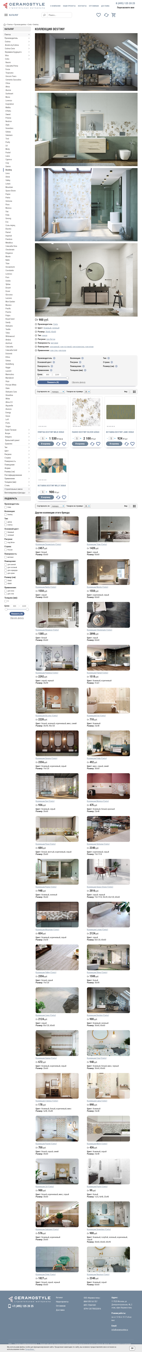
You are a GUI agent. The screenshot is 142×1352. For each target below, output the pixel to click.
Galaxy (8, 132)
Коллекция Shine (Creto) (97, 972)
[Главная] (4, 24)
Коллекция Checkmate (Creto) (99, 630)
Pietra (8, 197)
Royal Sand (10, 319)
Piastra (8, 312)
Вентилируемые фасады (15, 492)
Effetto (8, 111)
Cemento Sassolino (13, 80)
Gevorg (8, 218)
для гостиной (66, 346)
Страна (8, 457)
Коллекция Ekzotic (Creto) (47, 715)
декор (44, 335)
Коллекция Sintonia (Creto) (98, 844)
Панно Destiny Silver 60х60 (85, 432)
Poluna (8, 118)
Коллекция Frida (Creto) (97, 758)
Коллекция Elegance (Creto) (47, 630)
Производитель (11, 38)
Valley (8, 180)
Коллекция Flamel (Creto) (97, 673)
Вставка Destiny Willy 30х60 (52, 485)
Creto (7, 59)
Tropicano (9, 73)
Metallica (9, 243)
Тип (6, 447)
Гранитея (8, 444)
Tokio (8, 333)
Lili (7, 145)
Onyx (7, 381)
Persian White (11, 385)
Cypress (9, 159)
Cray (7, 163)
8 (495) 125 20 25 (125, 3)
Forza (8, 69)
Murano (9, 305)
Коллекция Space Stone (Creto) (100, 887)
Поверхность (10, 461)
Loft (7, 419)
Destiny (9, 170)
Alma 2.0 (9, 402)
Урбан (8, 284)
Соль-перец (10, 225)
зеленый (55, 328)
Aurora (8, 90)
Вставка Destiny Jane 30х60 (120, 432)
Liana (8, 156)
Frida (7, 215)
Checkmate (10, 249)
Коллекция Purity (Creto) (97, 1186)
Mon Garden (10, 301)
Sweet (8, 114)
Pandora (9, 239)
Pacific (8, 308)
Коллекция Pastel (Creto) (46, 1143)
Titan (7, 263)
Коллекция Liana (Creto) (97, 1101)
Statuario (9, 326)
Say (7, 211)
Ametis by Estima (12, 45)
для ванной (54, 346)
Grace (8, 416)
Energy (8, 412)
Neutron (9, 121)
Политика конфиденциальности (26, 1344)
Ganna (8, 166)
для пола (62, 350)
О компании (55, 6)
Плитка (8, 34)
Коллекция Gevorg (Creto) (46, 758)
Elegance (9, 253)
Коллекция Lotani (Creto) (97, 929)
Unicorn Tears (11, 76)
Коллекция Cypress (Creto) (47, 1101)
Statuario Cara (11, 392)
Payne (8, 194)
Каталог (13, 15)
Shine (8, 177)
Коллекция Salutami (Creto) (47, 1229)
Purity (8, 142)
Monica (8, 208)
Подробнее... (30, 1349)
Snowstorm (10, 267)
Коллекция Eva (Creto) (96, 715)
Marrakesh (10, 378)
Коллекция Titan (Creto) (97, 544)
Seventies (9, 128)
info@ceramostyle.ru (119, 1330)
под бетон (50, 339)
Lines (8, 173)
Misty (8, 149)
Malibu (8, 107)
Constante (10, 270)
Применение (10, 478)
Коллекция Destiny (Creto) (98, 1015)
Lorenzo (9, 100)
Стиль (7, 485)
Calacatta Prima (12, 66)
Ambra (8, 340)
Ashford (9, 343)
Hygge (8, 367)
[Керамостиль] (24, 6)
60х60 (53, 331)
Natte (8, 260)
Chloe (8, 83)
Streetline (9, 395)
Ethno (8, 357)
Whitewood (10, 336)
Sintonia (9, 201)
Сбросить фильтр (17, 618)
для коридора (78, 346)
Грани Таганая (10, 430)
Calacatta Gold (11, 350)
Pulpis (8, 315)
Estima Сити (10, 48)
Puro (7, 277)
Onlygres (8, 437)
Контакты (82, 6)
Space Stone (11, 191)
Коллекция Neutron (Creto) (98, 1274)
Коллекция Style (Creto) (46, 1274)
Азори (7, 433)
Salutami (9, 135)
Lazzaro (9, 298)
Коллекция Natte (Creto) (46, 587)
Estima (7, 41)
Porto (8, 423)
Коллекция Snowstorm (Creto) (48, 544)
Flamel (8, 232)
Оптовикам (94, 6)
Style (7, 125)
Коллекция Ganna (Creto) (46, 1058)
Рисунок (8, 454)
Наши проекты (69, 6)
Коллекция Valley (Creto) (46, 972)
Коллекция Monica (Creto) (98, 801)
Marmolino (10, 374)
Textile (8, 329)
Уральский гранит (12, 440)
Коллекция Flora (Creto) (46, 844)
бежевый (47, 328)
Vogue (8, 426)
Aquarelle (9, 405)
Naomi (8, 62)
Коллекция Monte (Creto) (97, 587)
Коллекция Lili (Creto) (45, 1186)
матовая (54, 343)
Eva (7, 222)
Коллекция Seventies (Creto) (99, 1229)
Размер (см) (10, 471)
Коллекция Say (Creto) (45, 801)
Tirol (7, 139)
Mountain (9, 187)
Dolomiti (9, 353)
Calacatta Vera (11, 246)
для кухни (89, 346)
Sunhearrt (9, 93)
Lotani (8, 184)
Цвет (7, 451)
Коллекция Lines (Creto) (46, 1015)
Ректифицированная (13, 475)
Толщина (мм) (10, 482)
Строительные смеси (13, 489)
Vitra (7, 55)
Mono (8, 97)
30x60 (47, 331)
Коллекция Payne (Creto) (46, 887)
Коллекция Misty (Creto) (97, 1143)
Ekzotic (8, 229)
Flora (7, 204)
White (8, 399)
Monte (8, 256)
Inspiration (10, 104)
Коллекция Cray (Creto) (96, 1058)
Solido (8, 281)
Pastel (8, 152)
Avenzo (9, 409)
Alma (8, 87)
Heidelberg (10, 364)
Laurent (8, 371)
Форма (7, 468)
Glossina (9, 295)
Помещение (10, 464)
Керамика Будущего (13, 52)
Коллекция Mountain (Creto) (47, 929)
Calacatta (9, 347)
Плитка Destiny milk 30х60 (51, 432)
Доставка (105, 6)
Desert (8, 288)
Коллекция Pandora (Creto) (47, 673)
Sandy (8, 322)
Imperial (9, 236)
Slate (8, 388)
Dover (8, 291)
